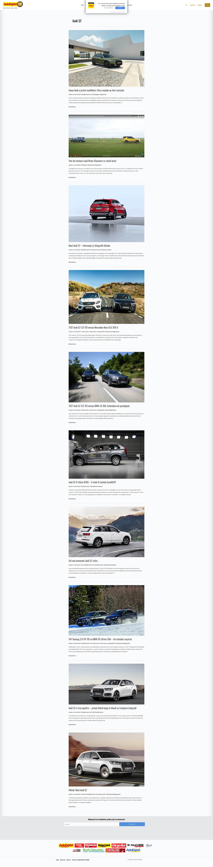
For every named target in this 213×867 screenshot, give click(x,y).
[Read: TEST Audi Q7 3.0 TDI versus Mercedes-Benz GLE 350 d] (106, 297)
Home (57, 860)
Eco (83, 565)
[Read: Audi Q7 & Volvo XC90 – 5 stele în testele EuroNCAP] (106, 454)
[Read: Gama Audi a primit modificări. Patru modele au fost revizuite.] (106, 58)
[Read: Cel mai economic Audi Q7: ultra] (106, 532)
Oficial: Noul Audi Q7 (78, 790)
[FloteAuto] (91, 846)
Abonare (132, 824)
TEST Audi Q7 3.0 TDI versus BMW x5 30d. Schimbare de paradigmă (99, 406)
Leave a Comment (74, 94)
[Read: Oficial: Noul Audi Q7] (106, 759)
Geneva (84, 794)
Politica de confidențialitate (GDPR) (80, 860)
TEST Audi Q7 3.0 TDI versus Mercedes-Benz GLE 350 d (93, 327)
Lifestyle (84, 165)
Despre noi (62, 860)
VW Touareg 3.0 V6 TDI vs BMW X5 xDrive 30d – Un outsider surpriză (100, 639)
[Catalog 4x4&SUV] (115, 850)
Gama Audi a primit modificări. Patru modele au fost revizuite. (96, 90)
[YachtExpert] (149, 846)
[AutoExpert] (66, 846)
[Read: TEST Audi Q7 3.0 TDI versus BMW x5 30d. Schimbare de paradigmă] (106, 377)
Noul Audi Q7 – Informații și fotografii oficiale (89, 245)
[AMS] (79, 846)
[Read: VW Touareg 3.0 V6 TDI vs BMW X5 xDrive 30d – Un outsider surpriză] (106, 610)
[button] (186, 5)
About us (68, 860)
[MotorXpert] (104, 846)
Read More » (72, 107)
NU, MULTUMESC (108, 7)
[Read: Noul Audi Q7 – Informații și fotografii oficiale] (106, 213)
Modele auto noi (87, 94)
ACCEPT (120, 7)
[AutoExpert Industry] (133, 850)
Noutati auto (96, 250)
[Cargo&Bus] (119, 846)
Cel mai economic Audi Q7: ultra (83, 561)
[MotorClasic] (135, 846)
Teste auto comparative (97, 332)
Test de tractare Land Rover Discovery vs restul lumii (92, 161)
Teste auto (85, 332)
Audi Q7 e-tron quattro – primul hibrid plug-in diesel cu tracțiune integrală (102, 708)
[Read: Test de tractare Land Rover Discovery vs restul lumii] (106, 136)
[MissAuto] (77, 850)
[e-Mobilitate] (93, 850)
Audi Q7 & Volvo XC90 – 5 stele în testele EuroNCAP (92, 482)
